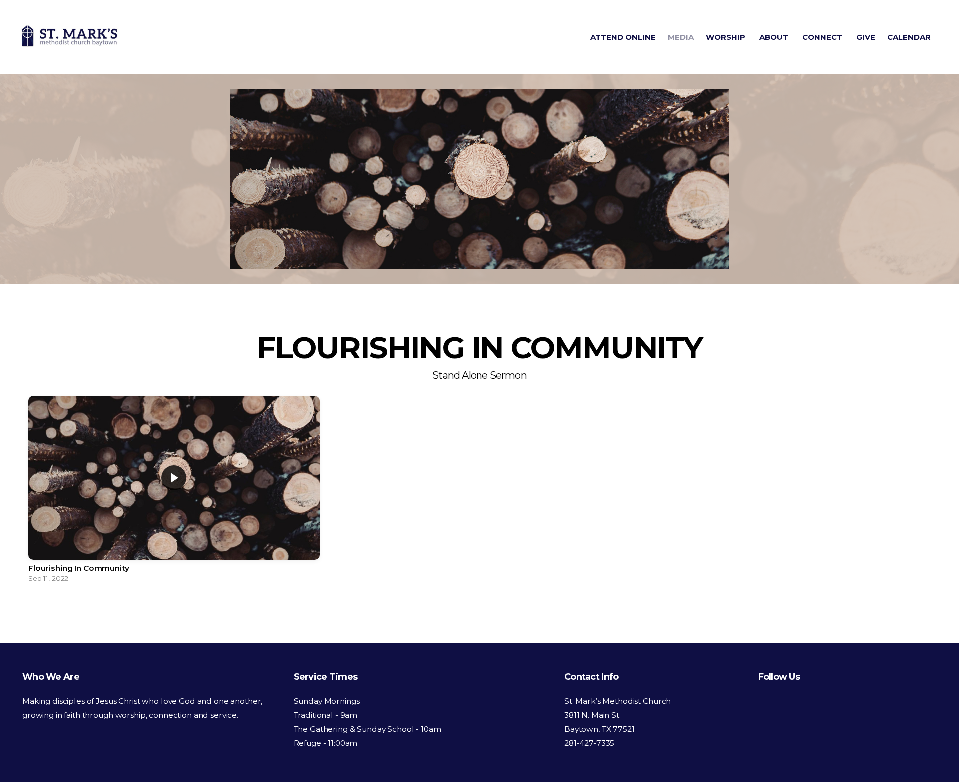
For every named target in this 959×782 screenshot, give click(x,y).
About (774, 37)
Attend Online (623, 37)
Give (865, 37)
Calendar (909, 37)
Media (681, 37)
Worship (726, 37)
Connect (823, 37)
